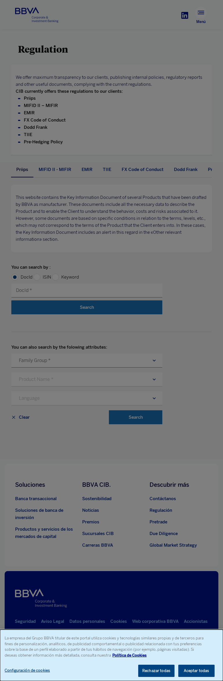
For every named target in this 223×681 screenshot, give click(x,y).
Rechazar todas (156, 670)
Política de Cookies (129, 655)
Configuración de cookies (27, 670)
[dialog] (111, 655)
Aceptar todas (196, 670)
